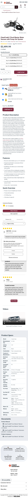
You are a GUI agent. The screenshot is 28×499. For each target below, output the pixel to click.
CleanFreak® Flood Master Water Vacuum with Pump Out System (15, 88)
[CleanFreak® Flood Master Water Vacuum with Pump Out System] (5, 88)
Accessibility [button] (6, 480)
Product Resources (22, 41)
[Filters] (4, 223)
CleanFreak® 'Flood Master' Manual (13, 424)
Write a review (13, 210)
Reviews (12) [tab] (8, 219)
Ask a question (14, 213)
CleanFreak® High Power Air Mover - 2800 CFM (15, 94)
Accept (13, 250)
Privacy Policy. (8, 247)
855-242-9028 (23, 2)
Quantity (3, 69)
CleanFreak (13, 41)
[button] (4, 43)
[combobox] (9, 7)
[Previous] (4, 24)
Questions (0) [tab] (20, 219)
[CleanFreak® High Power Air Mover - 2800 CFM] (5, 94)
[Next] (23, 24)
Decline (13, 254)
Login (21, 7)
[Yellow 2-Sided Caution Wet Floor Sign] (5, 100)
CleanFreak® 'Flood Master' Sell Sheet (14, 436)
